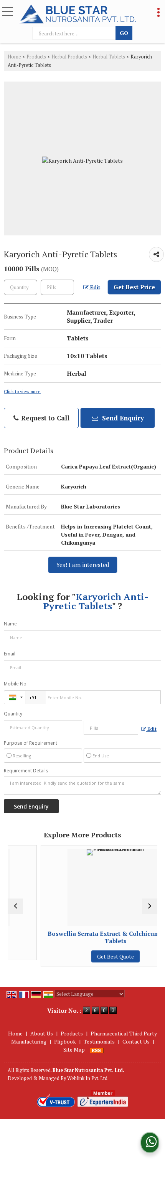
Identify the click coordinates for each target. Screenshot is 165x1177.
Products (36, 56)
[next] (149, 906)
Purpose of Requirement (30, 743)
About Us (41, 1033)
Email (9, 653)
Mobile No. (16, 683)
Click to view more (22, 391)
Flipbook (65, 1041)
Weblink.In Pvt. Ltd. (88, 1078)
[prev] (15, 906)
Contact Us (136, 1041)
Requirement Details (26, 771)
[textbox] (75, 33)
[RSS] (97, 1049)
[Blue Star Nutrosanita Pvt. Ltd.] (77, 14)
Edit (94, 287)
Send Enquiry (122, 417)
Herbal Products (69, 56)
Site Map (74, 1049)
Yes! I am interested (82, 564)
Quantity (13, 713)
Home (14, 56)
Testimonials (99, 1041)
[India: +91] (14, 697)
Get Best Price (134, 287)
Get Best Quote (100, 956)
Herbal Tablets (108, 56)
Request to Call (44, 417)
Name (10, 623)
